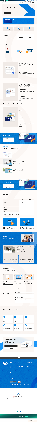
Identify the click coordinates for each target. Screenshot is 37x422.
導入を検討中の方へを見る (18, 288)
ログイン (28, 2)
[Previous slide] (30, 22)
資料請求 (30, 2)
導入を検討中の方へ (25, 1)
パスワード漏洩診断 (13, 409)
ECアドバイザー (20, 77)
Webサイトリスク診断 (16, 409)
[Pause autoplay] (29, 22)
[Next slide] (32, 22)
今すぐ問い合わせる (14, 12)
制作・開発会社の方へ (29, 1)
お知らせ (32, 1)
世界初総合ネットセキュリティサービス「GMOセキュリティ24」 (8, 409)
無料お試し (33, 2)
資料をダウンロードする (7, 12)
